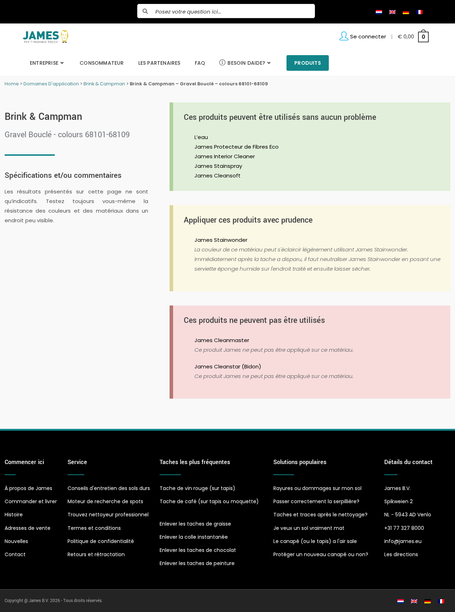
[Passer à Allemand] (406, 11)
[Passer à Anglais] (392, 11)
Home (12, 84)
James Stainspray (218, 166)
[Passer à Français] (419, 11)
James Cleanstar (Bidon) (227, 366)
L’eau (201, 137)
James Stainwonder (220, 240)
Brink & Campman (104, 84)
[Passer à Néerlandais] (379, 11)
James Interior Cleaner (224, 156)
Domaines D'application (51, 84)
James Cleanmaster (221, 340)
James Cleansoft (217, 175)
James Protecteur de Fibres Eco (236, 146)
